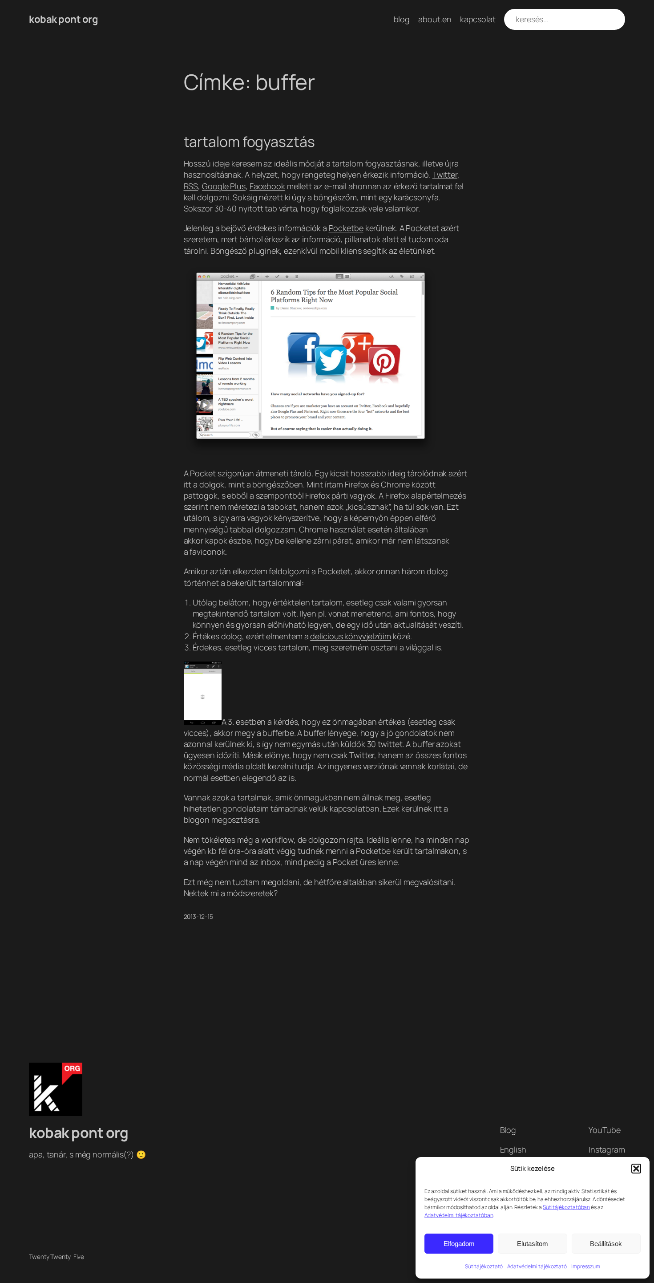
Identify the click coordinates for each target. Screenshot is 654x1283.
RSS (191, 186)
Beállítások (606, 1243)
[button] (636, 1168)
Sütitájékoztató (484, 1266)
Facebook (267, 186)
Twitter (444, 174)
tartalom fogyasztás (249, 142)
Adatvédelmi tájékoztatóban (458, 1215)
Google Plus (224, 186)
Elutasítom (532, 1243)
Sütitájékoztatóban (566, 1207)
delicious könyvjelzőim (350, 636)
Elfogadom (459, 1243)
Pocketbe (346, 228)
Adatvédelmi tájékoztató (537, 1266)
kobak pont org (63, 19)
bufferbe (278, 732)
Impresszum (585, 1266)
